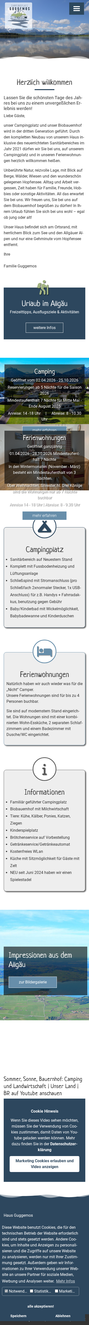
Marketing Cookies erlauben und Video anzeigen (45, 1164)
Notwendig (18, 1291)
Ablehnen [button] (62, 1316)
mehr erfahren (44, 430)
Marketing (67, 1291)
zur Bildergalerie (33, 982)
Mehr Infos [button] (65, 1281)
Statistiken (43, 1291)
